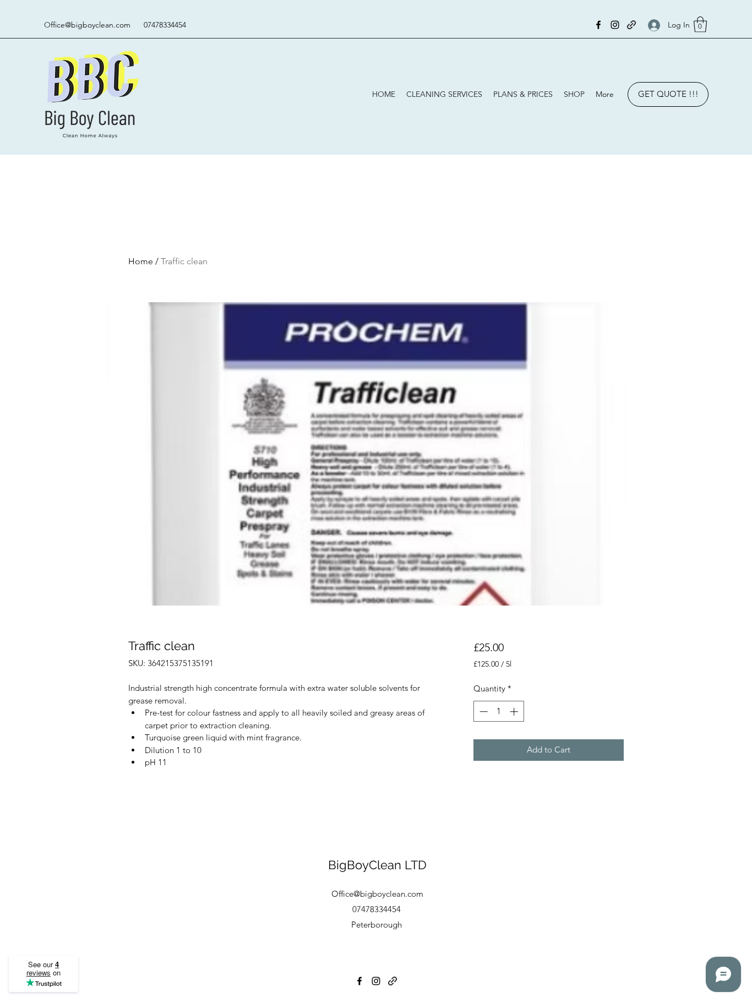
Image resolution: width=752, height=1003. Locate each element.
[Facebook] (598, 24)
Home (140, 261)
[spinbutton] (498, 711)
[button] (700, 24)
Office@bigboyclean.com (87, 25)
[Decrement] (482, 711)
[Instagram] (614, 24)
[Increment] (515, 711)
